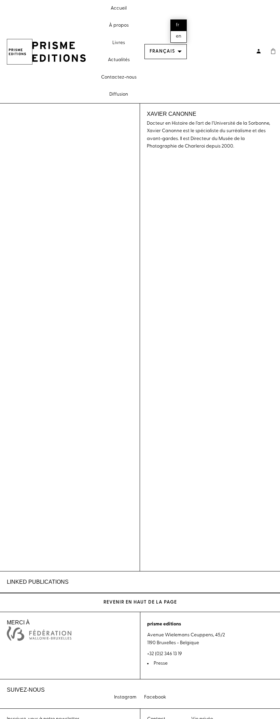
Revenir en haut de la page (140, 602)
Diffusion (118, 94)
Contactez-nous (119, 77)
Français (162, 51)
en (178, 36)
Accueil (119, 8)
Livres (118, 42)
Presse (161, 663)
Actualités (119, 60)
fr (177, 25)
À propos (119, 25)
